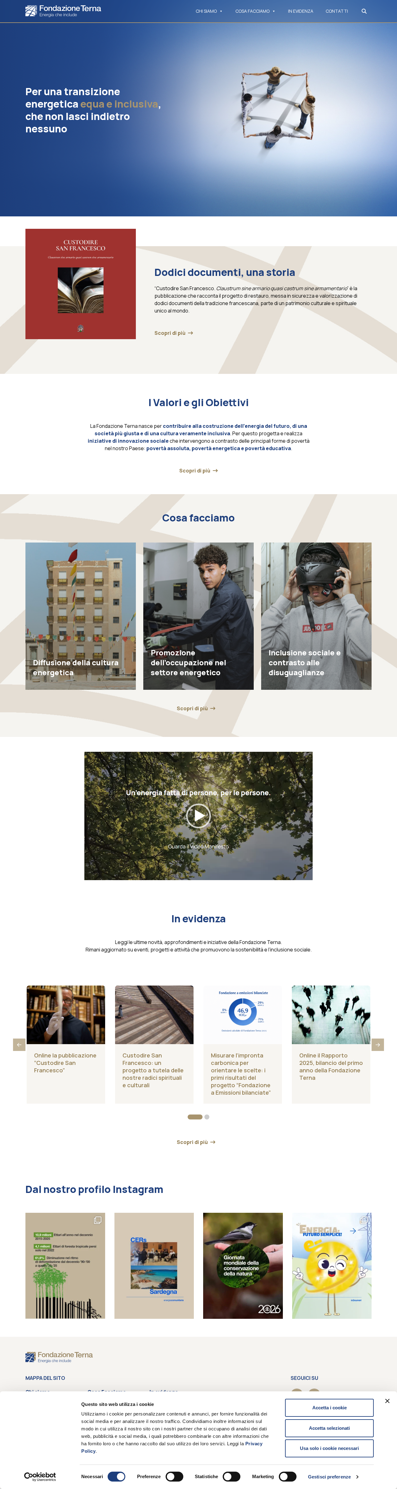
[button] (198, 816)
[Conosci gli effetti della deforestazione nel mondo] (65, 1265)
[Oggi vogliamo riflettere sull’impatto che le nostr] (243, 1265)
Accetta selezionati (329, 1428)
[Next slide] (378, 1045)
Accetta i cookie (329, 1407)
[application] (198, 816)
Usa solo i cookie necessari (329, 1448)
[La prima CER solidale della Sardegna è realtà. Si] (154, 1265)
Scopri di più (169, 333)
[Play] (92, 874)
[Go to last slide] (19, 1045)
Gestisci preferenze (329, 1476)
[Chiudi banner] (387, 1401)
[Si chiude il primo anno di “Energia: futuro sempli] (332, 1265)
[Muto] (295, 874)
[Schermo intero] (304, 874)
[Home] (63, 11)
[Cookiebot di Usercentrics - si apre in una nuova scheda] (40, 1477)
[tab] (195, 1117)
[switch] (174, 1477)
